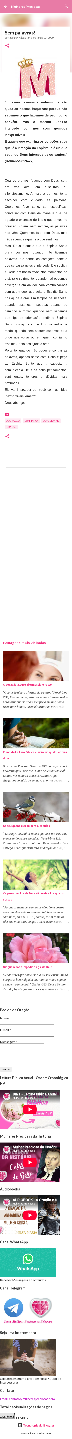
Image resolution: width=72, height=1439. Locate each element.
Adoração (13, 420)
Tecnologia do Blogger (38, 1425)
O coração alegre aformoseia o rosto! (28, 684)
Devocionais (51, 420)
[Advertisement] (36, 515)
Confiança (31, 420)
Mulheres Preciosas (25, 6)
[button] (7, 46)
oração (11, 426)
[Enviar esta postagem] (7, 416)
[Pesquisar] (66, 6)
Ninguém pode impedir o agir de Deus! (28, 967)
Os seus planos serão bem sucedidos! (27, 825)
